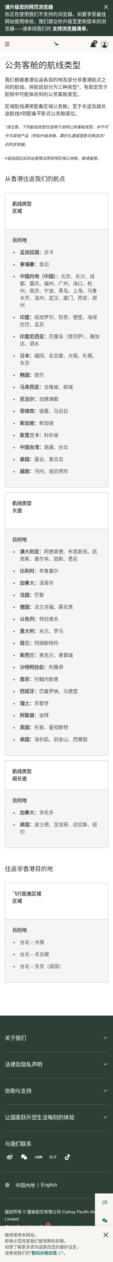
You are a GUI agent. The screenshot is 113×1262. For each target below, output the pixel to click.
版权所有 (13, 1211)
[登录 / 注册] (104, 44)
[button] (105, 1235)
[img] (106, 7)
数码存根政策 (44, 1253)
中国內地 (25, 1185)
